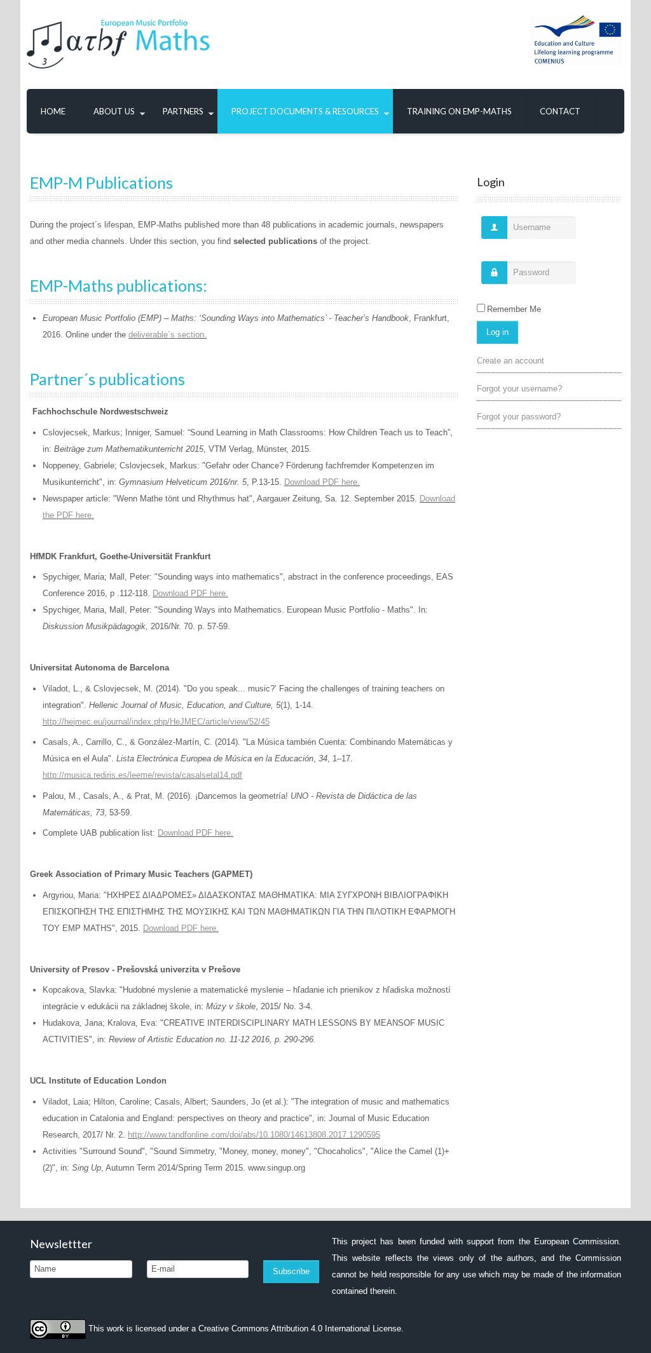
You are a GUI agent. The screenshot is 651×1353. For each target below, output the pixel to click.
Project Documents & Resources (305, 111)
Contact (560, 111)
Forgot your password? (519, 416)
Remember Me (514, 309)
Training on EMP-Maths (459, 111)
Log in (497, 332)
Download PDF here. (322, 482)
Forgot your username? (519, 388)
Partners (183, 111)
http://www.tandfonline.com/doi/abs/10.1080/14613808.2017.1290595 (254, 1134)
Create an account (510, 360)
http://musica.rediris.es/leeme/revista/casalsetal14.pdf (142, 775)
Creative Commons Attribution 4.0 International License (299, 1328)
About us (114, 111)
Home (53, 111)
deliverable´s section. (167, 334)
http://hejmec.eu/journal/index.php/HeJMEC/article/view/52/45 (156, 721)
